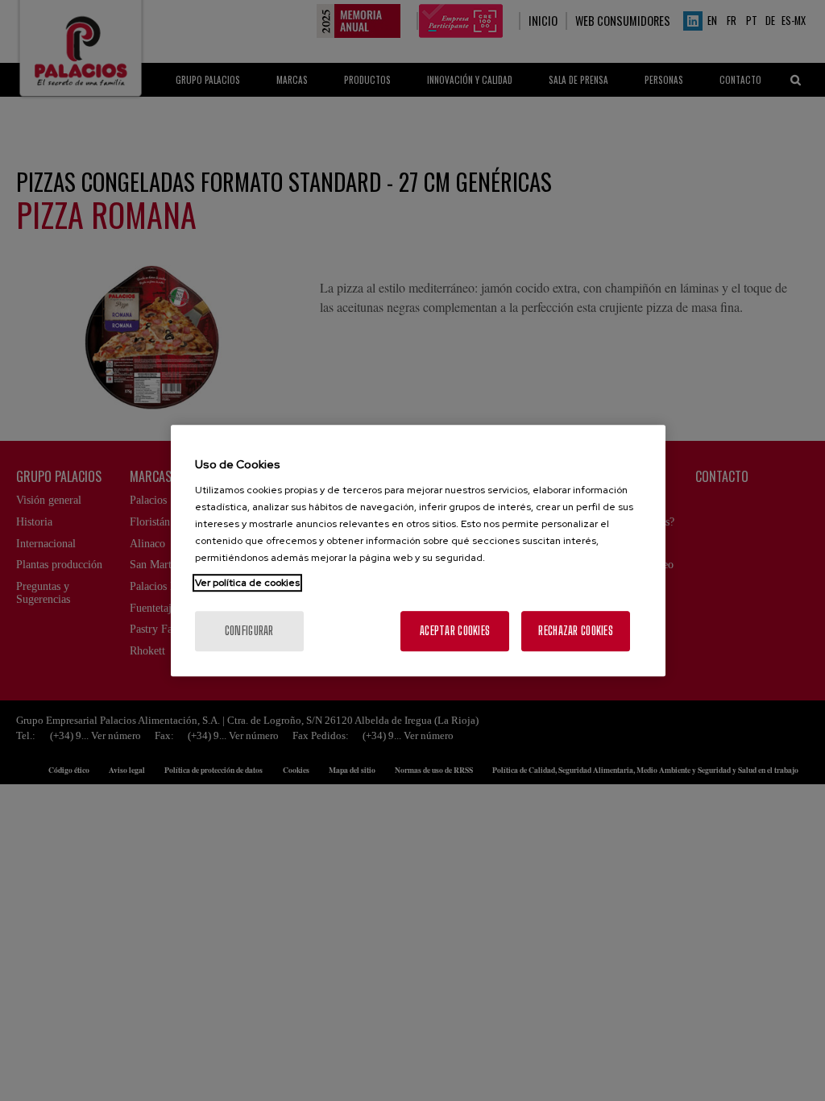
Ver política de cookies (247, 582)
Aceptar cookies (455, 631)
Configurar (249, 631)
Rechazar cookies (575, 631)
